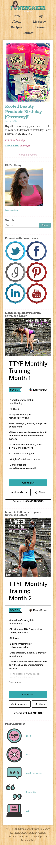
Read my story (11, 210)
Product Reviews (34, 773)
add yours (25, 146)
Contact (28, 33)
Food (28, 736)
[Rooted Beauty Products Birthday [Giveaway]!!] (28, 72)
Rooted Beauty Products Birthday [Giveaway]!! (23, 112)
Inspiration (31, 792)
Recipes (16, 27)
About (16, 22)
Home (16, 16)
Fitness (39, 27)
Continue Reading (15, 140)
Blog (39, 16)
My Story (39, 22)
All (27, 811)
